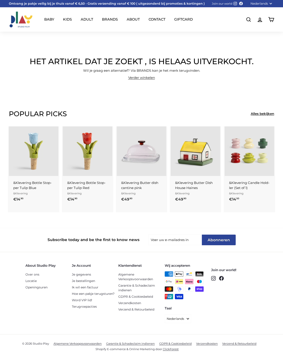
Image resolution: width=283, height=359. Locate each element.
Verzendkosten (129, 303)
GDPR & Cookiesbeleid (135, 297)
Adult (87, 19)
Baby (49, 19)
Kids (67, 19)
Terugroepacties (84, 307)
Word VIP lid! (82, 300)
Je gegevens (81, 274)
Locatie (31, 281)
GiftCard (183, 19)
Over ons (32, 274)
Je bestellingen (83, 281)
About (133, 19)
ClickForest (171, 349)
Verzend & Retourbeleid (136, 309)
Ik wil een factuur (85, 287)
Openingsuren (36, 287)
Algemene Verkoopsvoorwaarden (135, 276)
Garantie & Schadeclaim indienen (136, 288)
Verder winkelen (141, 77)
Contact (157, 19)
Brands (110, 19)
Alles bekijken (262, 114)
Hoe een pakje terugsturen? (93, 294)
